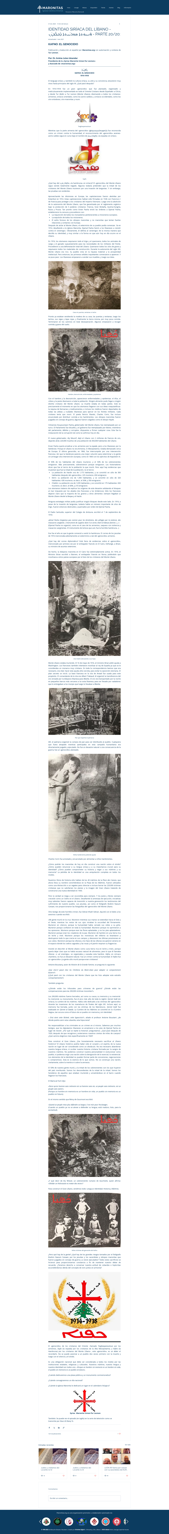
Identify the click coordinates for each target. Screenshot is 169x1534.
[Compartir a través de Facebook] (49, 1428)
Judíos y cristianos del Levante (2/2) (50, 1469)
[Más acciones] (119, 24)
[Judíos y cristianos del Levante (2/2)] (53, 1456)
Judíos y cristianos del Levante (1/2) (82, 1469)
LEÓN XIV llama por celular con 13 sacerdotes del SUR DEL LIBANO (115, 1469)
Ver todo (127, 1445)
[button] (46, 1521)
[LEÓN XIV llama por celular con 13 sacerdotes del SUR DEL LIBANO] (116, 1456)
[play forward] (127, 1521)
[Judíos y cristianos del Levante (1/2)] (84, 1456)
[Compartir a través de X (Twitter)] (54, 1428)
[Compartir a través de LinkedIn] (59, 1428)
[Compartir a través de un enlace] (64, 1428)
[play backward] (40, 1521)
